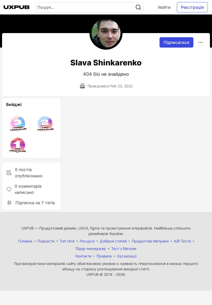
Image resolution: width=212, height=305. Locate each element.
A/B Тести (182, 241)
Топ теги (67, 241)
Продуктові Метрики (150, 241)
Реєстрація (192, 7)
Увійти (164, 7)
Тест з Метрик (124, 248)
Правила (104, 256)
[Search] (138, 7)
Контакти (83, 256)
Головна (25, 241)
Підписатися (176, 42)
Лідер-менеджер (90, 248)
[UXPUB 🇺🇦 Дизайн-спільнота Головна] (16, 7)
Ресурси (87, 241)
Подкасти (46, 241)
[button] (17, 123)
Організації (127, 256)
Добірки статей (113, 241)
